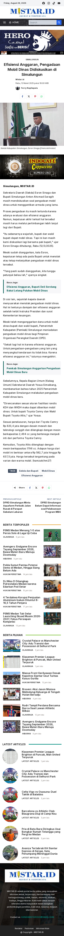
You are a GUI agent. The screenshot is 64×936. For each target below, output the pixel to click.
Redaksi (18, 928)
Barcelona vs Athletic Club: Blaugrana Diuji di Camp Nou (39, 812)
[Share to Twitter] (28, 96)
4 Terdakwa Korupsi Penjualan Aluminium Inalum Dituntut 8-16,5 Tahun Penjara (21, 600)
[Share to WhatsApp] (41, 96)
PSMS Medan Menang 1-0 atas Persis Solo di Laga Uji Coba (21, 532)
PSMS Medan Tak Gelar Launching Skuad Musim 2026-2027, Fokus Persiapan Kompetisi (22, 617)
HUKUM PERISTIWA (12, 574)
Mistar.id (20, 79)
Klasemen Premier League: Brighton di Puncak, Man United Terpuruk (41, 659)
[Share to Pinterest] (35, 96)
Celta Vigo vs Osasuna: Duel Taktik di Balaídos (39, 793)
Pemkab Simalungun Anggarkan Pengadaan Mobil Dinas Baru (33, 370)
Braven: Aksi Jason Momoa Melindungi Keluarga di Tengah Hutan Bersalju (41, 692)
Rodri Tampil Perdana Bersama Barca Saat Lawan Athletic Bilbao (41, 708)
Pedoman (29, 928)
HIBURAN (7, 559)
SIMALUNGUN (32, 59)
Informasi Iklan (42, 928)
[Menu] (4, 22)
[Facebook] (43, 3)
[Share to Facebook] (22, 96)
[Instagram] (48, 3)
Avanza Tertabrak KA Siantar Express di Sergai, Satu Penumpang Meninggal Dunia (39, 851)
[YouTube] (59, 3)
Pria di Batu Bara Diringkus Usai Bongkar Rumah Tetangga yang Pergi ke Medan (41, 831)
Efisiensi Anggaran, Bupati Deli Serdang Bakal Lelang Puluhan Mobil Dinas (31, 288)
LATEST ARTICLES (30, 761)
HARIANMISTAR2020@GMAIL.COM (37, 917)
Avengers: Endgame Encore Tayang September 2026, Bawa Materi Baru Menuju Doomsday (20, 550)
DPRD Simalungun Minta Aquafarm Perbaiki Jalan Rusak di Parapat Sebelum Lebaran (17, 507)
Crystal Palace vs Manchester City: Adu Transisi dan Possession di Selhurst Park (40, 643)
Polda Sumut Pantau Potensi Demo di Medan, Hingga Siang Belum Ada (21, 567)
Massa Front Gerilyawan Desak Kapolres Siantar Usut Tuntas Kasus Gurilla (41, 675)
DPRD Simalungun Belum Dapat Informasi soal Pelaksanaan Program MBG (48, 507)
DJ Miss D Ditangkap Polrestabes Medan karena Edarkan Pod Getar (19, 584)
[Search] (59, 22)
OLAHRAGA (8, 537)
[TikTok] (54, 3)
